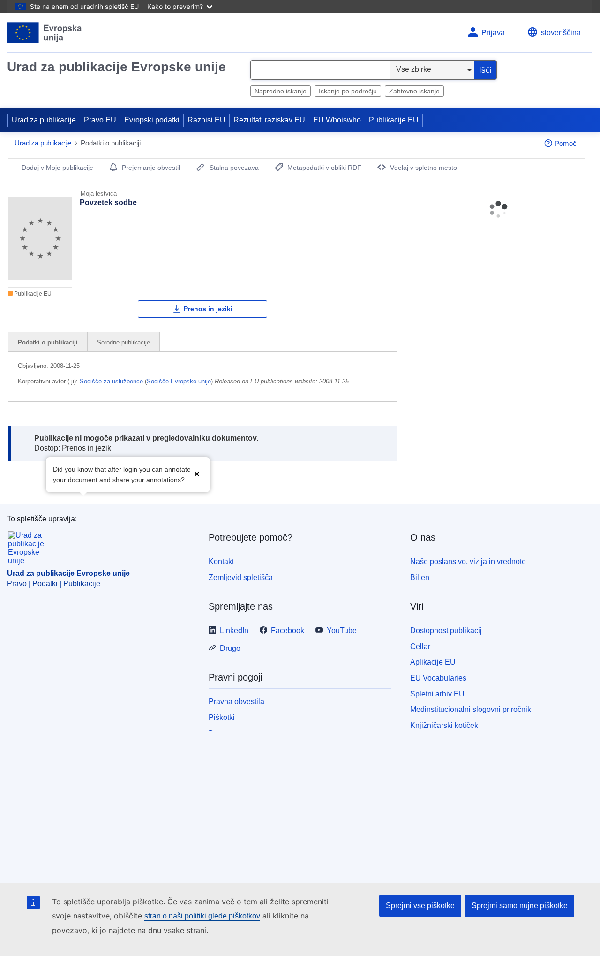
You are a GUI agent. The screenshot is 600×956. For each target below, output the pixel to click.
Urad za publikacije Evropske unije (116, 67)
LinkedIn (234, 631)
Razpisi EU (206, 120)
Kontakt (221, 562)
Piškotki (222, 717)
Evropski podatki (152, 120)
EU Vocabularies (438, 678)
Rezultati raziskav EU (269, 120)
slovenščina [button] (561, 33)
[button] (197, 473)
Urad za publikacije (44, 120)
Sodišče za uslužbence (111, 381)
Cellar (420, 646)
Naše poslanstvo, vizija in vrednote (468, 562)
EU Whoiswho (337, 120)
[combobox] (320, 70)
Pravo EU (100, 120)
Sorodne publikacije (123, 342)
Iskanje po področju (348, 91)
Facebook (287, 631)
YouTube (342, 631)
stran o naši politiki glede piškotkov (202, 916)
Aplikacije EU (433, 662)
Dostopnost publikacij (446, 631)
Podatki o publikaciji (48, 342)
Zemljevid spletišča (241, 577)
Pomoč (566, 143)
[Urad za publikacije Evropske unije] (45, 32)
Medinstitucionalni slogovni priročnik (470, 709)
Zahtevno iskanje (414, 91)
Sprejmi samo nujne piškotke (520, 906)
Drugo (230, 648)
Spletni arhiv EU (437, 694)
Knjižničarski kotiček (444, 725)
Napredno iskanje (281, 91)
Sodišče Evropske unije (179, 381)
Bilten (419, 577)
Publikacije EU (394, 120)
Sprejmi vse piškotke (420, 906)
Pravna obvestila (236, 701)
